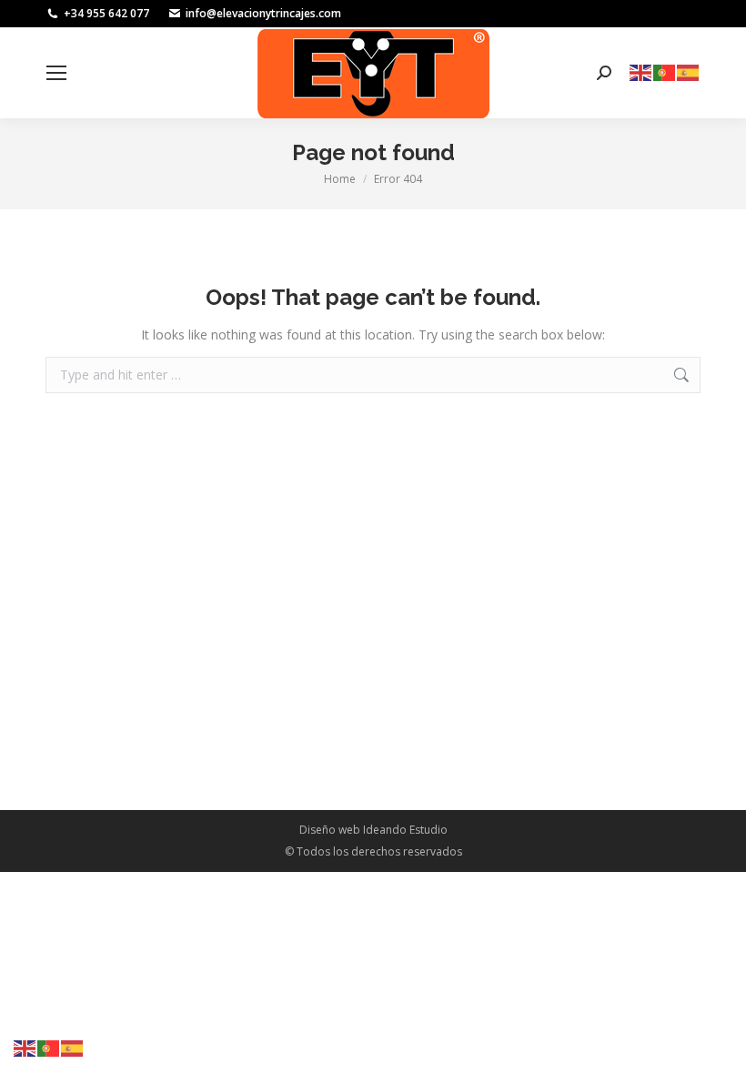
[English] (641, 71)
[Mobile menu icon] (56, 73)
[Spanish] (689, 71)
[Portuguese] (665, 71)
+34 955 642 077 (106, 13)
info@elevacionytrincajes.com (263, 13)
